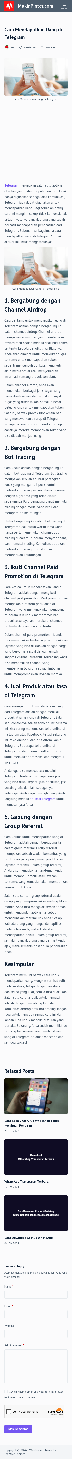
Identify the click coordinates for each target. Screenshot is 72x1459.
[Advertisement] (36, 145)
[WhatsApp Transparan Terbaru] (36, 1157)
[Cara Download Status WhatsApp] (36, 1213)
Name (8, 1286)
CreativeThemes (14, 1454)
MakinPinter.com (35, 6)
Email (8, 1306)
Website (9, 1326)
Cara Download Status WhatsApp (28, 1238)
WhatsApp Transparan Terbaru (26, 1181)
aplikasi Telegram (42, 799)
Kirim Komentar (18, 1429)
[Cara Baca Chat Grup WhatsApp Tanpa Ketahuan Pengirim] (36, 1096)
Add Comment (14, 1345)
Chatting (50, 47)
